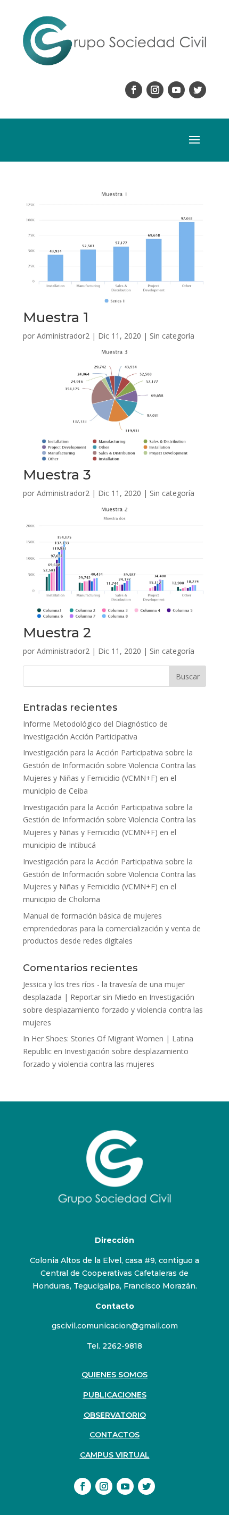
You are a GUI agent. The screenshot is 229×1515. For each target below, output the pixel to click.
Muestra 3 (57, 474)
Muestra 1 (55, 317)
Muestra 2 (57, 632)
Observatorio (115, 1415)
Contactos (114, 1435)
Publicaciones (114, 1395)
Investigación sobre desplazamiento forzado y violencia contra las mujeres (113, 1010)
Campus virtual (115, 1455)
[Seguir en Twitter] (197, 89)
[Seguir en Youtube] (176, 89)
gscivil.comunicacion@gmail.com (115, 1326)
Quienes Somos (114, 1374)
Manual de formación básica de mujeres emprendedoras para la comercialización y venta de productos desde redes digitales (112, 928)
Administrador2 (63, 336)
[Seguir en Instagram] (154, 89)
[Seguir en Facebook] (133, 89)
